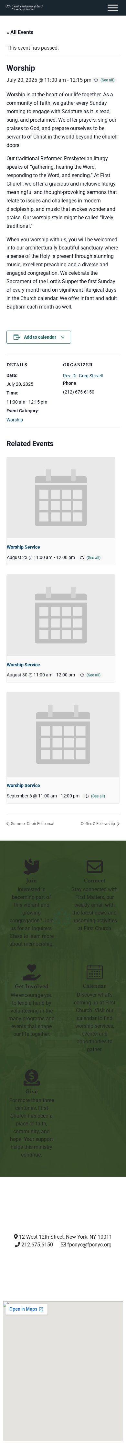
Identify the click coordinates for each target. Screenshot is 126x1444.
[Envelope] (112, 1269)
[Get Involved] (32, 972)
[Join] (32, 866)
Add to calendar (40, 337)
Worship (14, 419)
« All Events (19, 32)
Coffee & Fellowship (98, 823)
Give (32, 1092)
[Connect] (95, 866)
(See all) (107, 80)
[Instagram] (13, 1269)
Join (31, 881)
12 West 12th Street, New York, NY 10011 (65, 1237)
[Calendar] (95, 972)
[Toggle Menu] (113, 8)
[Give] (32, 1077)
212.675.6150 (36, 1245)
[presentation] (61, 498)
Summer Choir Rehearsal (32, 823)
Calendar (94, 986)
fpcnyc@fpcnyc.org (89, 1245)
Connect (94, 881)
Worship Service (23, 547)
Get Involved (31, 987)
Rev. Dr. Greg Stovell (83, 375)
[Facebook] (47, 1269)
